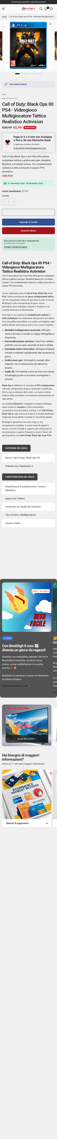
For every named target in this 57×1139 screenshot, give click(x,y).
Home (4, 17)
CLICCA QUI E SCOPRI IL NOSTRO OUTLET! (28, 2)
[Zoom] (50, 24)
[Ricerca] (41, 8)
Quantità (5, 196)
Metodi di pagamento (17, 823)
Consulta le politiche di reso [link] (15, 686)
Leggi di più (7, 175)
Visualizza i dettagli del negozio (15, 247)
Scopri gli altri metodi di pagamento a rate (29, 148)
